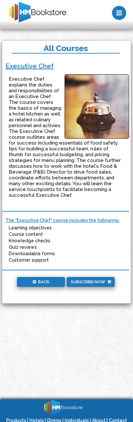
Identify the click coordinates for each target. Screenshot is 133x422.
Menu (119, 13)
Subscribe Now (89, 281)
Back (42, 281)
